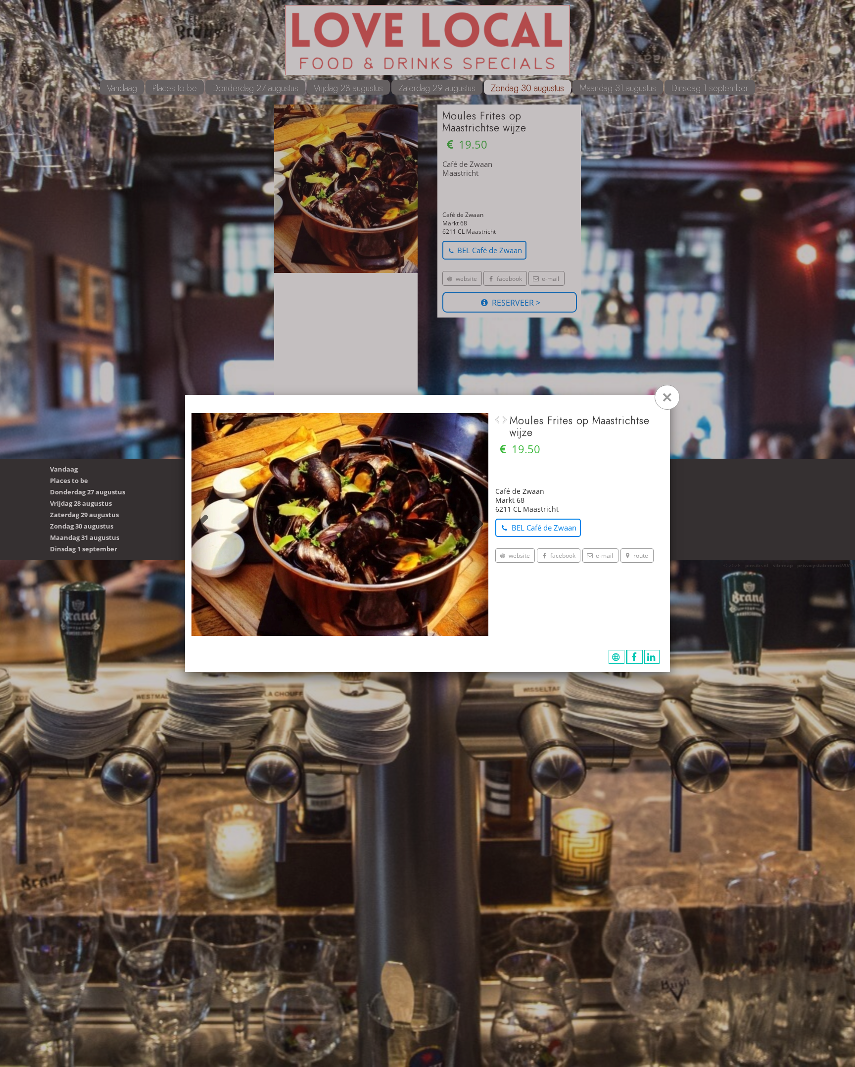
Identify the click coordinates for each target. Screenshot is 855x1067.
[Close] (667, 397)
